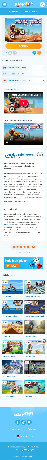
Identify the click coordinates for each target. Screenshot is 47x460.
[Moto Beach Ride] (23, 30)
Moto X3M (8, 224)
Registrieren (31, 11)
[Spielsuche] (42, 4)
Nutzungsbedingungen (25, 449)
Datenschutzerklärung (16, 447)
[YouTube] (29, 422)
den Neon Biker (32, 230)
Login (15, 11)
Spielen (23, 45)
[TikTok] (23, 422)
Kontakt (21, 429)
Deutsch (23, 436)
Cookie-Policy (33, 447)
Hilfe (14, 429)
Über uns (32, 429)
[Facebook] (17, 422)
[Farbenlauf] (23, 269)
